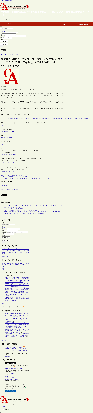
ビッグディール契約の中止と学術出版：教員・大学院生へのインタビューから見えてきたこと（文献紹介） (17, 294)
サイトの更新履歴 (9, 377)
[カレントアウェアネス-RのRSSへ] (23, 307)
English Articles (83, 24)
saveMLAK (7, 356)
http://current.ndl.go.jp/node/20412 (9, 154)
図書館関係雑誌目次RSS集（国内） (14, 368)
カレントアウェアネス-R (7, 175)
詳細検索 (2, 31)
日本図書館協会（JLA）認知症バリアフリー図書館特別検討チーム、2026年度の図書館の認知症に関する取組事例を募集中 (17, 299)
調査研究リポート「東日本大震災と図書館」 (16, 348)
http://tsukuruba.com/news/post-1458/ (9, 125)
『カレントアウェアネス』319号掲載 (13, 208)
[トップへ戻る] (0, 412)
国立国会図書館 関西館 (11, 379)
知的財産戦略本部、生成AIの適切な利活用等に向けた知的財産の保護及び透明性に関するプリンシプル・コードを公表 (17, 285)
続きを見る (5, 256)
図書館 (18, 175)
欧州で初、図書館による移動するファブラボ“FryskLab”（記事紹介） (22, 210)
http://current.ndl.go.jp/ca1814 (8, 162)
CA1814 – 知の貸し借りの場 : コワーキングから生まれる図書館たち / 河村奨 (24, 213)
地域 (21, 175)
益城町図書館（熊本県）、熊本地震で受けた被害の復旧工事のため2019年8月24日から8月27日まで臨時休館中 (32, 211)
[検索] (2, 226)
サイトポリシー (9, 374)
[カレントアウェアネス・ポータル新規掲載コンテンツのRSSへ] (14, 367)
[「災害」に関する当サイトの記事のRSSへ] (24, 347)
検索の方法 (8, 376)
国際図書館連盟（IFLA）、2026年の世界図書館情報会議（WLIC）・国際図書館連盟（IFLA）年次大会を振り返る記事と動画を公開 (17, 289)
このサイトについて (10, 373)
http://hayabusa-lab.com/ (6, 137)
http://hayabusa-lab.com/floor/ (8, 131)
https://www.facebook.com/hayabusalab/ (10, 144)
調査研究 (65, 24)
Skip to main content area (6, 0)
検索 (1, 45)
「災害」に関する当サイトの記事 (13, 347)
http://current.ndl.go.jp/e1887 (7, 171)
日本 (15, 175)
